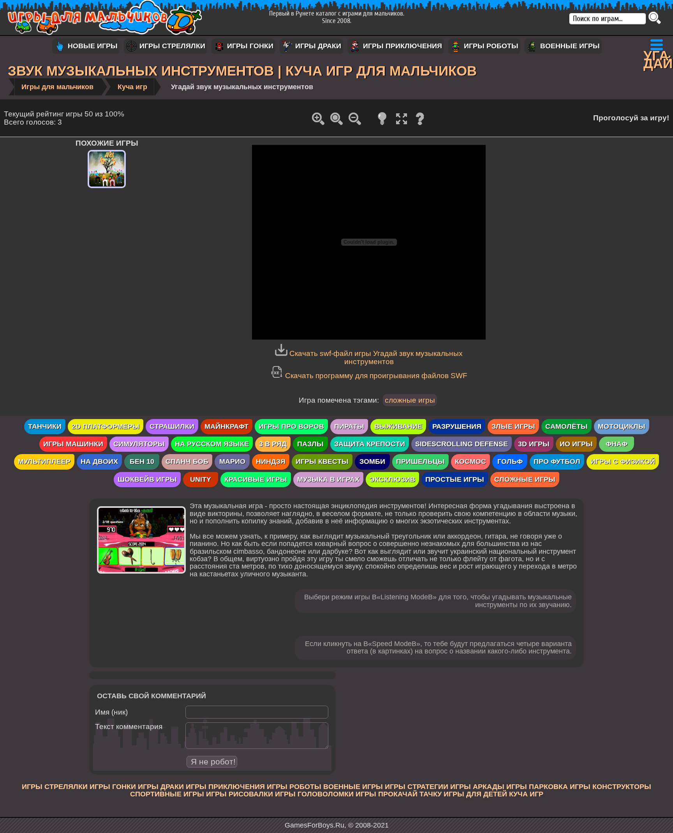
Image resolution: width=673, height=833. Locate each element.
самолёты (566, 426)
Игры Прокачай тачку (399, 794)
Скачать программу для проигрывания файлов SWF (376, 375)
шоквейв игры (147, 479)
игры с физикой (622, 461)
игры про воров (291, 426)
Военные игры (569, 46)
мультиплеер (44, 461)
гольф (510, 461)
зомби (372, 461)
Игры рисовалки (239, 794)
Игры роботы (490, 46)
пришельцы (420, 461)
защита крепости (369, 444)
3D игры (534, 444)
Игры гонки (249, 46)
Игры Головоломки (314, 794)
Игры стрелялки (171, 46)
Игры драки (317, 46)
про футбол (557, 461)
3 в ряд (273, 444)
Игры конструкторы (610, 787)
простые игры (454, 479)
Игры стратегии (416, 787)
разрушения (456, 426)
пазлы (310, 444)
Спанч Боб (187, 461)
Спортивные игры (167, 794)
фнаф (616, 444)
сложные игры (410, 400)
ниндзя (270, 461)
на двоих (99, 461)
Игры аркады (477, 787)
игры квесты (322, 461)
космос (470, 461)
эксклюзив (392, 479)
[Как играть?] (420, 124)
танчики (45, 426)
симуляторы (139, 444)
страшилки (172, 426)
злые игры (513, 426)
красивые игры (255, 479)
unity (200, 479)
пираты (349, 426)
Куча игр (526, 794)
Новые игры (92, 46)
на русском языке (212, 444)
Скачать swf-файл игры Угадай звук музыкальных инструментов (376, 357)
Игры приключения (401, 46)
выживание (398, 426)
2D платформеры (105, 426)
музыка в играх (328, 479)
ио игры (576, 444)
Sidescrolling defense (461, 444)
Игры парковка (537, 787)
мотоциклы (621, 426)
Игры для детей (475, 794)
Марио (232, 461)
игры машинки (73, 444)
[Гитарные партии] (107, 188)
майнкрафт (226, 426)
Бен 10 (142, 461)
